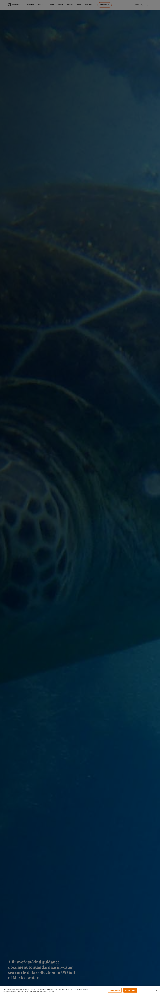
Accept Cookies (130, 990)
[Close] (156, 990)
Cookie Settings (115, 990)
